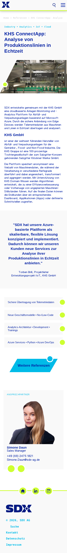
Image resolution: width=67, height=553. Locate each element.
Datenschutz (15, 538)
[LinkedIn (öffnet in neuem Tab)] (35, 491)
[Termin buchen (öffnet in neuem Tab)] (48, 491)
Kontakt (12, 532)
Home (6, 18)
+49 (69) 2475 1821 (20, 456)
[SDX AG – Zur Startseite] (6, 5)
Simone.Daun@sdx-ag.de (23, 460)
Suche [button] (14, 526)
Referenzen (20, 18)
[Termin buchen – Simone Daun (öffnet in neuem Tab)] (21, 468)
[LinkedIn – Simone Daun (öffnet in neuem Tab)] (11, 468)
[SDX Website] (23, 491)
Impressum (13, 544)
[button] (54, 4)
